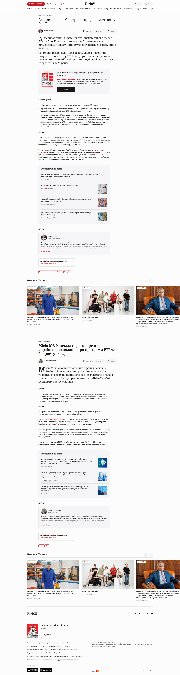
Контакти (30, 643)
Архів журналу (76, 656)
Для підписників (33, 9)
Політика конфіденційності (37, 649)
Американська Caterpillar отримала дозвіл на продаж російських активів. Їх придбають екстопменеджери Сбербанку (70, 175)
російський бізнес (56, 272)
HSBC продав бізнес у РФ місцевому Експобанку (59, 185)
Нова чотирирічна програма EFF (51, 419)
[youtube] (152, 614)
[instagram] (144, 614)
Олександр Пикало (50, 360)
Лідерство (108, 9)
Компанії (54, 9)
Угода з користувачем (44, 643)
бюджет (41, 546)
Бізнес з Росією (44, 272)
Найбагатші (127, 9)
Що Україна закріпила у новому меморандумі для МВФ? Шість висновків (65, 489)
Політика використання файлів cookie (63, 649)
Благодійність (47, 660)
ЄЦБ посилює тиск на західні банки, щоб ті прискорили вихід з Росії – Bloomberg (66, 214)
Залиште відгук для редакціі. (49, 263)
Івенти (43, 646)
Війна (87, 9)
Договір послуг (32, 646)
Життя (99, 9)
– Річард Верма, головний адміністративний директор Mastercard (157, 320)
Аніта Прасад (48, 30)
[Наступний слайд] (151, 281)
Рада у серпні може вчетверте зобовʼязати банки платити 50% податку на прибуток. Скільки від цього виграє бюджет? (65, 475)
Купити (66, 89)
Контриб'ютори (140, 9)
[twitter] (135, 614)
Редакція (57, 653)
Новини (45, 9)
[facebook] (139, 614)
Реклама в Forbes (33, 660)
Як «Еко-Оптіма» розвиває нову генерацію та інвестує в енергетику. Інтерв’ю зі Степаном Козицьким (50, 319)
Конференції (66, 3)
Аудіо (151, 9)
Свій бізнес (79, 9)
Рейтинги (117, 9)
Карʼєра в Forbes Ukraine (63, 643)
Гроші (61, 9)
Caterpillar (67, 272)
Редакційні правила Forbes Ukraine (39, 653)
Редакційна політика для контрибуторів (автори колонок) (47, 656)
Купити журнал (54, 3)
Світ (93, 9)
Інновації (69, 9)
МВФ (47, 546)
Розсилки (67, 646)
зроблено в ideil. (147, 671)
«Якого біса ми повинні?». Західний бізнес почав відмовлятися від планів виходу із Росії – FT (66, 200)
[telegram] (148, 614)
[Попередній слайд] (146, 555)
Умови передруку (54, 646)
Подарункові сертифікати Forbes (66, 660)
